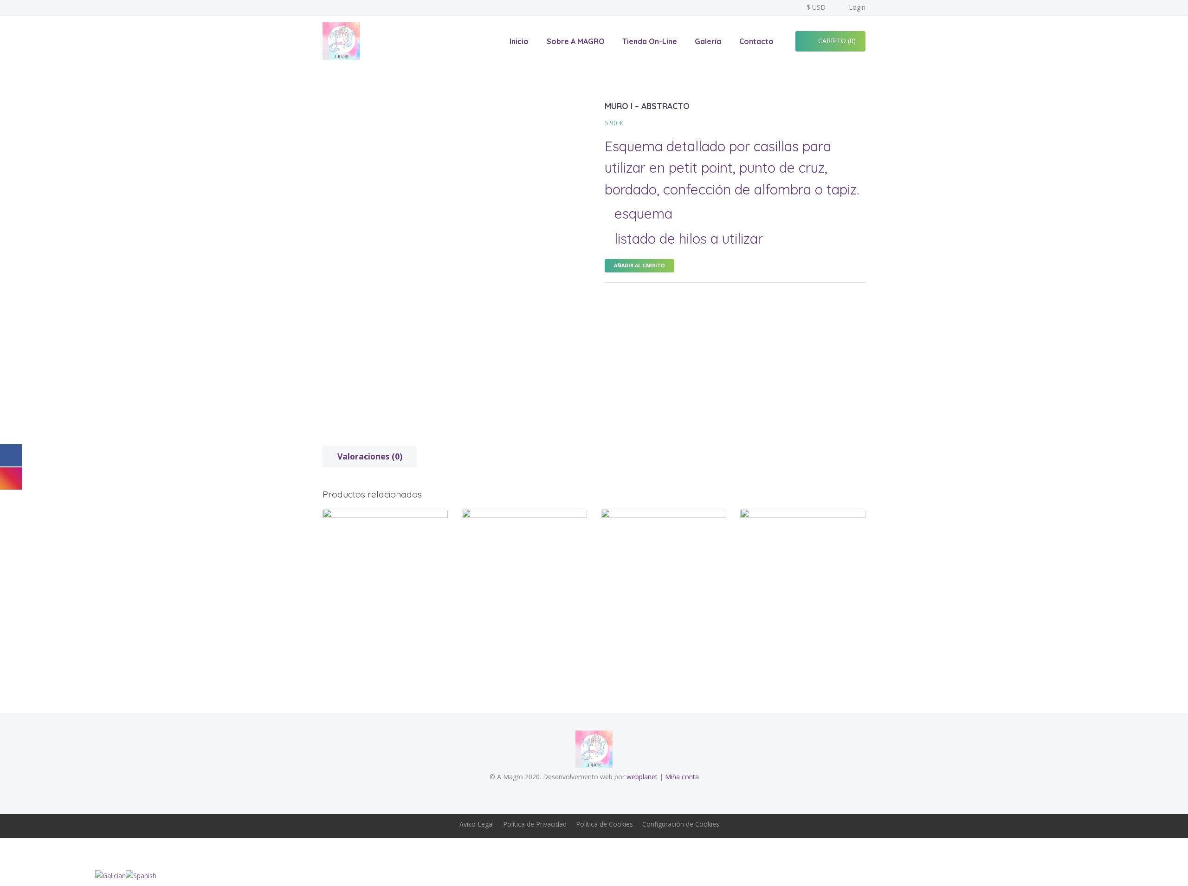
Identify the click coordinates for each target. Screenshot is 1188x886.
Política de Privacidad (535, 824)
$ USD (816, 7)
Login (857, 7)
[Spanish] (141, 875)
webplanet (642, 776)
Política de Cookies (604, 824)
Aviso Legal (476, 824)
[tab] (370, 456)
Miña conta (682, 776)
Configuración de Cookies (680, 824)
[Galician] (110, 875)
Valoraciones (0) (369, 456)
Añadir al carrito (639, 265)
